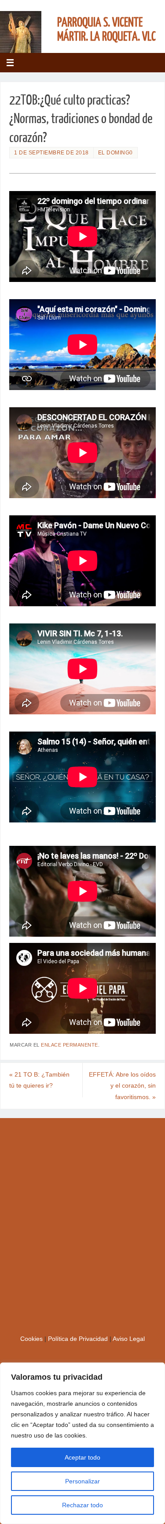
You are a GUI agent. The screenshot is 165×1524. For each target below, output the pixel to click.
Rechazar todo (82, 1505)
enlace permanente (69, 1044)
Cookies (32, 1339)
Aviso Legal (129, 1339)
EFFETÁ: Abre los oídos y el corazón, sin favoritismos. (122, 1085)
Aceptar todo (82, 1457)
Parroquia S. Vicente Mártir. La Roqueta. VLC (106, 29)
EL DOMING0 (115, 153)
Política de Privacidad (79, 1339)
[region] (82, 1443)
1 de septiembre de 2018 (51, 153)
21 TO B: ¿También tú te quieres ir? (39, 1080)
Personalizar (82, 1481)
